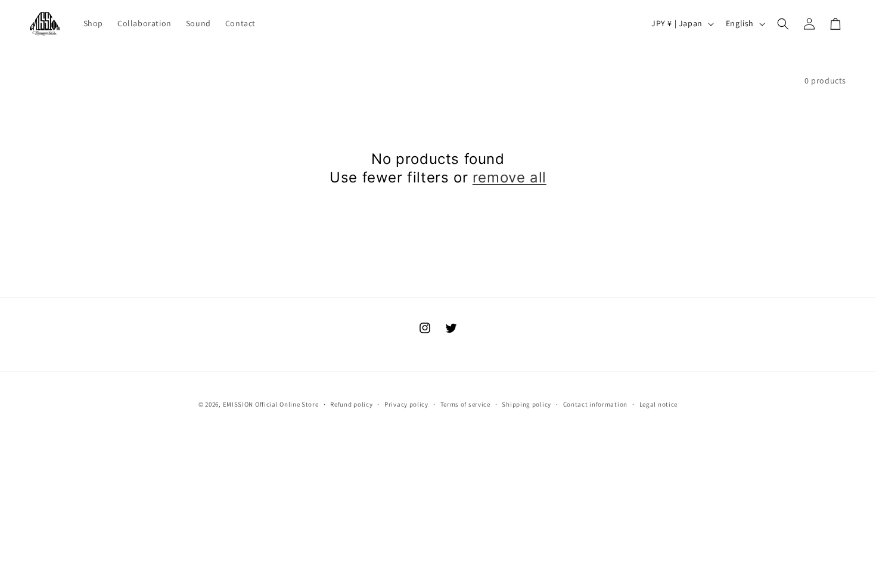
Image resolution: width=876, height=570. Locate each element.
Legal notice (658, 404)
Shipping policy (526, 404)
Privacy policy (406, 404)
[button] (783, 24)
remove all (509, 177)
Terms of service (465, 404)
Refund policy (351, 404)
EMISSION (238, 404)
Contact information (595, 404)
